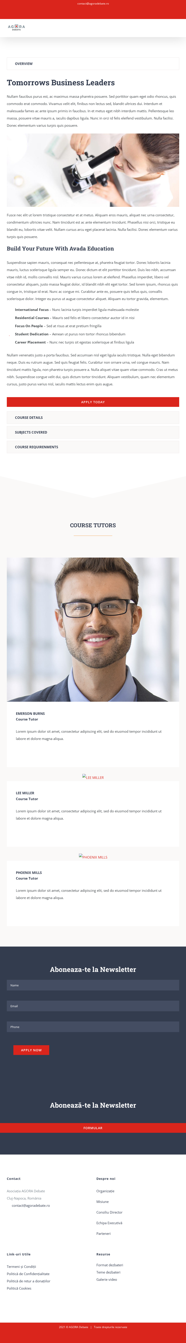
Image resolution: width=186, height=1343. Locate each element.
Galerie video (106, 1279)
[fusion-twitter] (31, 754)
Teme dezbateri (108, 1272)
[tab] (93, 63)
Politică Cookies (19, 1288)
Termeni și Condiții (21, 1266)
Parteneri (103, 1233)
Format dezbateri (109, 1265)
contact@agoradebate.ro (93, 3)
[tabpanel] (93, 242)
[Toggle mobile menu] (177, 30)
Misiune (102, 1201)
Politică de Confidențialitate (28, 1273)
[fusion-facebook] (17, 754)
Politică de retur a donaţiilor (28, 1281)
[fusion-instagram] (24, 754)
